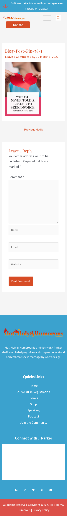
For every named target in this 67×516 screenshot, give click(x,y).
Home (33, 386)
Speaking (34, 410)
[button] (58, 18)
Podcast (33, 416)
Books (33, 398)
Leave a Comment (17, 57)
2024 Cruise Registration (33, 392)
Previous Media (33, 129)
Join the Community (33, 422)
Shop (33, 404)
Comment (16, 177)
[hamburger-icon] (47, 18)
